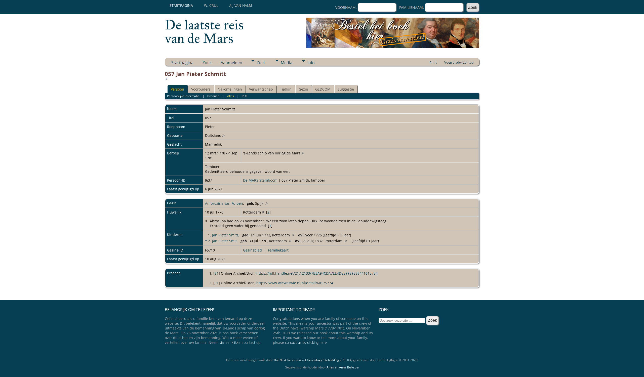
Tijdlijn (286, 89)
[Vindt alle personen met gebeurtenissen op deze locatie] (223, 135)
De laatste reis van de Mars (204, 32)
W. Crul (211, 5)
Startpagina (181, 5)
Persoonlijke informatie (183, 96)
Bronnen (213, 96)
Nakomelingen (230, 89)
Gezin (303, 89)
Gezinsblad (252, 250)
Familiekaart (278, 250)
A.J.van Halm (240, 5)
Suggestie (346, 89)
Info (311, 62)
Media (286, 62)
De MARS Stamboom (260, 180)
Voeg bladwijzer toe (458, 62)
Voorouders (201, 89)
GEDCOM (323, 89)
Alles (230, 96)
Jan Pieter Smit (224, 240)
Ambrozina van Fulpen (224, 203)
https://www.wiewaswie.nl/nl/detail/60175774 (294, 282)
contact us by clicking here (306, 342)
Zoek (207, 62)
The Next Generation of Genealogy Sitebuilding (306, 360)
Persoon (177, 89)
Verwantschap (261, 89)
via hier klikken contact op (240, 342)
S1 (217, 273)
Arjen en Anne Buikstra (343, 367)
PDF (244, 96)
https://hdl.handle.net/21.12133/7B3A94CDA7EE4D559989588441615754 (317, 273)
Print (433, 62)
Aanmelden (231, 62)
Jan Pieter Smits (225, 235)
